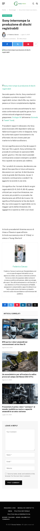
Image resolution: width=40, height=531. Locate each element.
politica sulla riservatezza (19, 514)
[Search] (37, 3)
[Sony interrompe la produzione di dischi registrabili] (20, 61)
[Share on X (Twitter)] (18, 44)
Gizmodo (34, 117)
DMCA (10, 511)
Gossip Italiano (16, 524)
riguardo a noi (10, 508)
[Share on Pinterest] (28, 44)
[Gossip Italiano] (20, 3)
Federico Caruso (14, 34)
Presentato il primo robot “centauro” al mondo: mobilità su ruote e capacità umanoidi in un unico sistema (18, 409)
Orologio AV (16, 117)
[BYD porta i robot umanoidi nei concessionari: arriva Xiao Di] (20, 329)
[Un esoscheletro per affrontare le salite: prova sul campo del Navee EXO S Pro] (20, 361)
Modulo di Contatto (26, 508)
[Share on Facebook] (7, 44)
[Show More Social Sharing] (36, 44)
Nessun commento (10, 38)
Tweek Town (9, 120)
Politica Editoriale (22, 511)
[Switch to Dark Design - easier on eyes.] (33, 4)
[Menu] (3, 3)
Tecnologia (7, 15)
